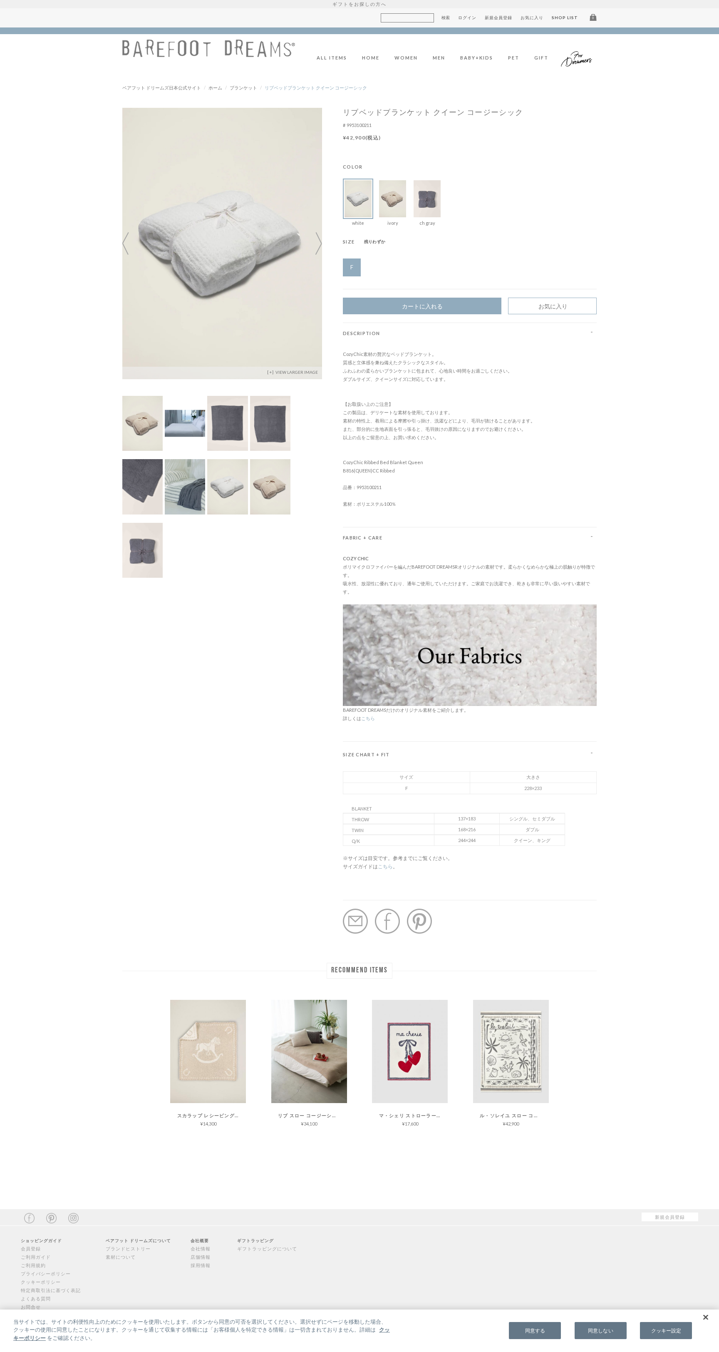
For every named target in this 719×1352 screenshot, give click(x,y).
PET (513, 57)
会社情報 (201, 1248)
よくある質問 (36, 1298)
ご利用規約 (33, 1265)
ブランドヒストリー (128, 1248)
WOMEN (406, 57)
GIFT (541, 57)
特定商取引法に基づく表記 (51, 1290)
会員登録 (31, 1248)
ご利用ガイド (36, 1257)
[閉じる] (706, 1317)
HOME (370, 57)
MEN (439, 57)
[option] (222, 243)
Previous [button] (130, 243)
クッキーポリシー (41, 1282)
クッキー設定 (666, 1330)
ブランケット (243, 87)
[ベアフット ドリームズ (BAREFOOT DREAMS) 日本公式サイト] (208, 52)
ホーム (215, 87)
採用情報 (201, 1265)
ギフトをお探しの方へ (359, 4)
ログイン (467, 17)
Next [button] (313, 243)
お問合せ (31, 1307)
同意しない (600, 1330)
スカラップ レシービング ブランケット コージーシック (211, 1115)
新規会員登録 (498, 17)
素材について (121, 1257)
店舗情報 (201, 1257)
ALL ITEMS (332, 57)
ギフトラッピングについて (267, 1248)
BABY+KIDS (476, 57)
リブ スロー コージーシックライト (312, 1115)
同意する (535, 1330)
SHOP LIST (565, 17)
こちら (368, 718)
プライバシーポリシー (46, 1273)
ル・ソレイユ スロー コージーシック (514, 1115)
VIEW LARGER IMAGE (296, 372)
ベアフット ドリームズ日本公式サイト (161, 87)
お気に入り (532, 17)
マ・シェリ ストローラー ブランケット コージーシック (413, 1115)
